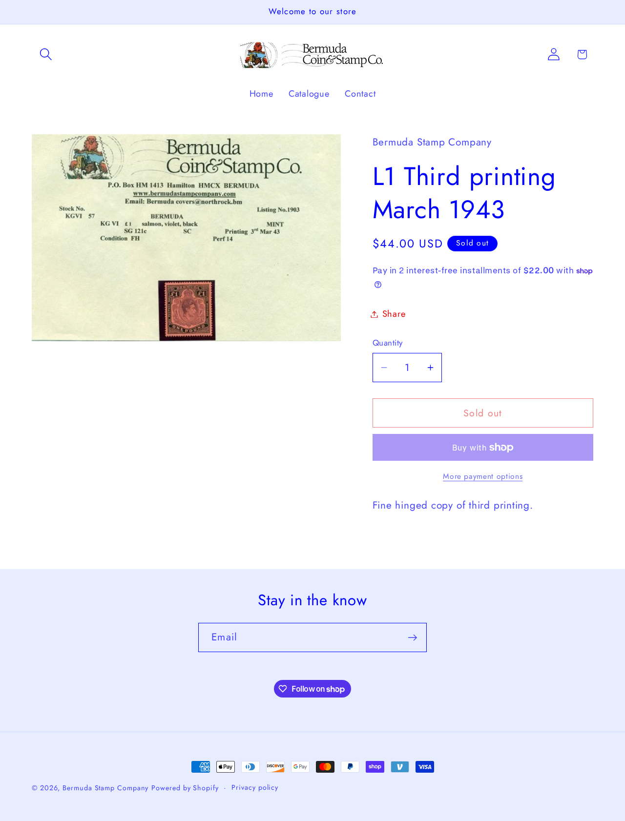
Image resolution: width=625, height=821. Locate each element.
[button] (46, 54)
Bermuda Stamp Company (105, 788)
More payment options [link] (482, 476)
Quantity (388, 343)
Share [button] (394, 314)
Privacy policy (254, 787)
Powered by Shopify (184, 788)
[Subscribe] (412, 638)
